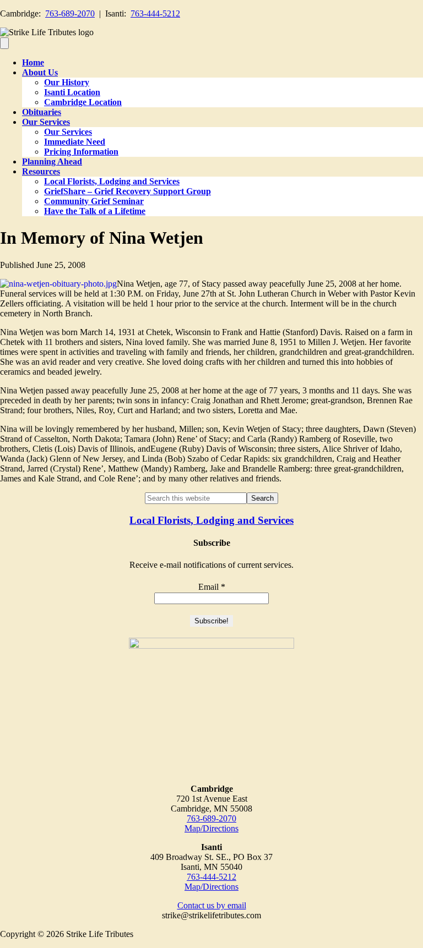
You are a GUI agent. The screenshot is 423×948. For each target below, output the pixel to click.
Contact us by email (211, 905)
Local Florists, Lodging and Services (112, 181)
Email (211, 586)
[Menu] (4, 43)
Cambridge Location (83, 102)
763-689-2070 (70, 13)
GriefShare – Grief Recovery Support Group (127, 191)
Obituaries (41, 112)
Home (33, 62)
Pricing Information (81, 151)
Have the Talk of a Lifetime (94, 211)
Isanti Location (72, 92)
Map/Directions (211, 828)
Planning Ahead (52, 161)
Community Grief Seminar (94, 201)
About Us (40, 72)
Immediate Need (74, 141)
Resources (41, 171)
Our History (66, 82)
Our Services (46, 122)
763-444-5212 (155, 13)
